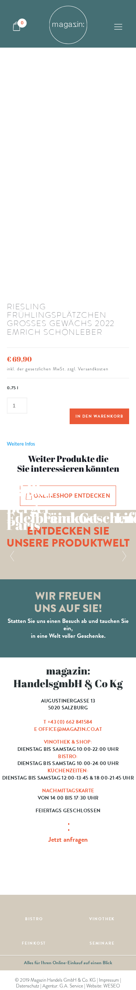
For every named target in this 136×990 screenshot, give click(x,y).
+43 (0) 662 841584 (70, 722)
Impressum (109, 980)
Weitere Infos (21, 444)
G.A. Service (71, 985)
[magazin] (68, 24)
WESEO (111, 985)
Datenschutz (27, 985)
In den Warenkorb (99, 416)
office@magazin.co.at (70, 729)
